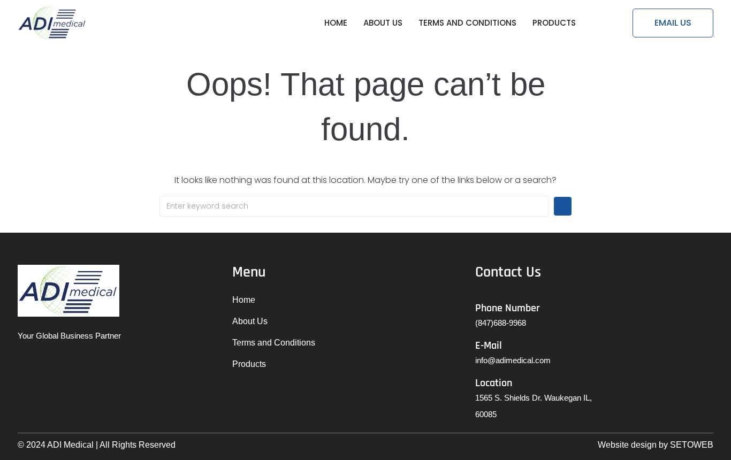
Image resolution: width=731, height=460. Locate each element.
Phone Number (507, 308)
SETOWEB (691, 444)
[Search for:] (354, 206)
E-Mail (488, 345)
